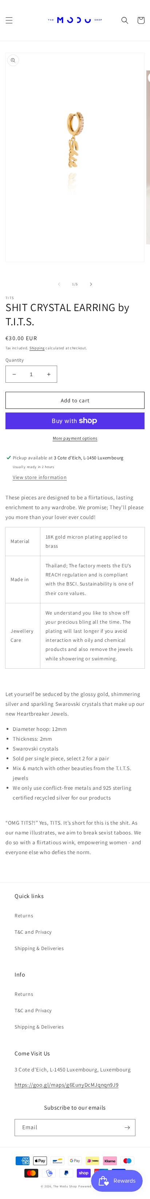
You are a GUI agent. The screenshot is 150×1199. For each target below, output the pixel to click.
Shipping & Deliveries (39, 948)
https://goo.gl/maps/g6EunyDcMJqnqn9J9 (66, 1084)
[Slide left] (59, 284)
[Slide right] (91, 284)
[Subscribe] (127, 1127)
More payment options (75, 438)
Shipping (37, 348)
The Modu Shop (65, 1186)
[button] (9, 20)
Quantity (14, 360)
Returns (24, 915)
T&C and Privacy (33, 932)
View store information (40, 477)
